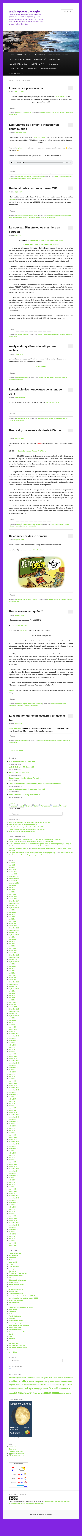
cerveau (38, 1377)
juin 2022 (12, 968)
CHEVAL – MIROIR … (24, 55)
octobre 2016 (13, 1119)
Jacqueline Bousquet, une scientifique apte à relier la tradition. (30, 822)
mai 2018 (12, 1076)
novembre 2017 (14, 1090)
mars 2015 (12, 1162)
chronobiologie (58, 176)
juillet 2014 (12, 1180)
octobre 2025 (13, 881)
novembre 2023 (14, 930)
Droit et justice (14, 1266)
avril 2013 (12, 1214)
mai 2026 (12, 865)
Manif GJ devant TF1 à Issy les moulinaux (24, 794)
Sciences (12, 1338)
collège (55, 1378)
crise (67, 1378)
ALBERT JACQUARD (16, 73)
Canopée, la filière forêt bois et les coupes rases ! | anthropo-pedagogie (32, 853)
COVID (11, 1264)
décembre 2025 (14, 876)
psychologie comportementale (19, 1323)
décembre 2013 (14, 1196)
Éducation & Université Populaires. (20, 59)
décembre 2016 (14, 1115)
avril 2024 (12, 919)
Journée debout (14, 1291)
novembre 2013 (14, 1198)
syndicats (12, 379)
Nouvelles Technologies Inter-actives (21, 1307)
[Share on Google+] (31, 108)
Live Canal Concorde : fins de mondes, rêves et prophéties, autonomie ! (35, 783)
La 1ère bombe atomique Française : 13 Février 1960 (26, 827)
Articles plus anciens (16, 750)
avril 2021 (12, 1000)
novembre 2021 (14, 984)
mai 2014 (12, 1184)
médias (43, 1385)
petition (11, 1389)
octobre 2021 (13, 986)
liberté (31, 1384)
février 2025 (13, 896)
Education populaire (15, 1278)
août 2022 (12, 964)
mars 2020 (12, 1027)
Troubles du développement (18, 1348)
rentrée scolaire (54, 418)
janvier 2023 (13, 953)
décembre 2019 (14, 1034)
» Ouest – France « (38, 550)
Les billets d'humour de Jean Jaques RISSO (23, 1298)
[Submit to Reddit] (40, 108)
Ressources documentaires (24, 215)
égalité (61, 1393)
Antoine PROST (15, 728)
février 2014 (13, 1191)
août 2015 (12, 1151)
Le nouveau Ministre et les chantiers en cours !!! (41, 244)
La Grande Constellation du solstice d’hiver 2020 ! (27, 789)
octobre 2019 (13, 1038)
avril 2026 (12, 867)
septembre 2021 (14, 989)
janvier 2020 (13, 1031)
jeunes (18, 1385)
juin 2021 (12, 995)
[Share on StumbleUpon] (44, 108)
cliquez (12, 690)
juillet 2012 (12, 1234)
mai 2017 (12, 1103)
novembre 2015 (14, 1144)
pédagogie (38, 1388)
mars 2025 (12, 894)
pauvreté (69, 1385)
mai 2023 (12, 944)
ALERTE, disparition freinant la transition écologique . (27, 829)
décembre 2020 (14, 1009)
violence (11, 1393)
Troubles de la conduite (17, 1345)
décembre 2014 (14, 1169)
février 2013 (13, 1218)
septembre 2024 (14, 908)
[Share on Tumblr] (35, 108)
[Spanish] (63, 805)
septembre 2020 (14, 1016)
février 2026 (13, 872)
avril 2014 (12, 1187)
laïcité (27, 1384)
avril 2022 (12, 973)
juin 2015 (12, 1155)
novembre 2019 (14, 1036)
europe (64, 1381)
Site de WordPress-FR (16, 1456)
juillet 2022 (12, 966)
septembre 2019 (14, 1040)
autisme (23, 1377)
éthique (68, 1393)
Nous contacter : (54, 64)
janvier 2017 (13, 1112)
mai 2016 (12, 1130)
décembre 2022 (14, 955)
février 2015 (13, 1164)
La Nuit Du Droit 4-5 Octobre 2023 (21, 767)
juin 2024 (12, 914)
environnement (14, 1282)
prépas (52, 378)
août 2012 (12, 1232)
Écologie (12, 1269)
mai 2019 (12, 1049)
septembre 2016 (14, 1121)
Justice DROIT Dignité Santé (18, 64)
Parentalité (12, 1312)
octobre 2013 (13, 1200)
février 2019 (13, 1056)
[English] (13, 805)
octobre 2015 (13, 1146)
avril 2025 (12, 892)
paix (54, 1384)
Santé (35, 215)
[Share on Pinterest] (26, 595)
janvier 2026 (13, 874)
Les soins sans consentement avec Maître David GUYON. (31, 846)
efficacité (25, 217)
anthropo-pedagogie (24, 11)
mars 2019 (12, 1054)
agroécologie (13, 1255)
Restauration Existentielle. (49, 69)
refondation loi (55, 599)
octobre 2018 (13, 1065)
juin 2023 (12, 941)
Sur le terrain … (14, 1343)
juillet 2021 (12, 993)
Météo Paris (18, 1464)
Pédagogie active (32, 69)
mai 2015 (12, 1157)
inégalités (12, 1385)
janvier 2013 (13, 1220)
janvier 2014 (13, 1193)
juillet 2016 (12, 1126)
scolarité (23, 178)
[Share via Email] (49, 108)
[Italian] (35, 805)
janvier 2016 (13, 1139)
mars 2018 (12, 1081)
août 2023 (12, 937)
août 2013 (12, 1205)
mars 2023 (12, 948)
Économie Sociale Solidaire (18, 1273)
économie (38, 1393)
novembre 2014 (14, 1171)
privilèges (58, 378)
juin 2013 (12, 1209)
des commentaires (16, 1453)
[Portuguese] (44, 805)
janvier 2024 (13, 926)
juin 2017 (12, 1101)
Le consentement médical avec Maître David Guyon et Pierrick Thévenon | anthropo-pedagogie (40, 844)
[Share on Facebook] (17, 108)
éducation (51, 1392)
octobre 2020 (13, 1013)
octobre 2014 (13, 1173)
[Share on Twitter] (22, 108)
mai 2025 (12, 890)
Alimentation (13, 1258)
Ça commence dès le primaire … (30, 536)
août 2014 (12, 1178)
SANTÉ (11, 1336)
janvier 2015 (13, 1166)
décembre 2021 (14, 982)
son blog (22, 630)
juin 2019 (12, 1047)
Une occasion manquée (19, 625)
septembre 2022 (14, 962)
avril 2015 (12, 1160)
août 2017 (12, 1097)
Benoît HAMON (42, 334)
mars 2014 (12, 1189)
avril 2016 (12, 1133)
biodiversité (13, 1262)
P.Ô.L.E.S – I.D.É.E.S (16, 69)
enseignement (39, 1382)
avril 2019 (12, 1052)
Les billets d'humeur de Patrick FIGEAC (22, 1296)
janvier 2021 (13, 1007)
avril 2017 (12, 1106)
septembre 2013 (14, 1202)
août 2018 (12, 1070)
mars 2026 (12, 869)
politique (28, 1388)
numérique (50, 1384)
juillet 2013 (12, 1207)
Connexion (12, 1449)
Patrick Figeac (61, 1385)
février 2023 (13, 950)
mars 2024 (12, 921)
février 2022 (13, 977)
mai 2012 (12, 1238)
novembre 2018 (14, 1063)
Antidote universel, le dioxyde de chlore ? (23, 825)
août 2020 (12, 1018)
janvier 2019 (13, 1058)
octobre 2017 (13, 1092)
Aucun (15, 764)
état (65, 1393)
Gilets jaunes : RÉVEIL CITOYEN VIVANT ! (48, 59)
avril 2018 (12, 1079)
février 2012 (13, 1245)
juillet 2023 (12, 939)
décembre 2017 (14, 1088)
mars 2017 (12, 1108)
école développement (15, 217)
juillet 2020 (12, 1020)
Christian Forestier (43, 378)
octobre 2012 (13, 1227)
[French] (20, 805)
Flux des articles (16, 1451)
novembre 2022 (14, 957)
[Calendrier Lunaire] (20, 1439)
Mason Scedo (13, 839)
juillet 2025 (12, 885)
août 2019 (12, 1043)
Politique (12, 1318)
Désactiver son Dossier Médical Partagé (25, 778)
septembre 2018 (14, 1067)
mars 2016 (12, 1135)
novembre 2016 (14, 1117)
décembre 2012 (14, 1223)
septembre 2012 (14, 1229)
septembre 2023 (14, 935)
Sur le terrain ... (34, 599)
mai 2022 (12, 971)
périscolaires (60, 96)
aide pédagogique (43, 418)
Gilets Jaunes (13, 1287)
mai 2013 (12, 1211)
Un (14, 792)
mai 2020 (12, 1022)
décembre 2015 (14, 1142)
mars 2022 (12, 975)
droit (10, 1382)
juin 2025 (12, 887)
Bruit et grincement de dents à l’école (32, 451)
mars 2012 (12, 1243)
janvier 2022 (13, 980)
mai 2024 (12, 917)
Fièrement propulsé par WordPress (41, 1514)
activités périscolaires (47, 113)
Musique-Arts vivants (16, 1300)
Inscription (12, 1447)
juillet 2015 (12, 1153)
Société (11, 1341)
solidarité (62, 1388)
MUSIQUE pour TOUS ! (38, 64)
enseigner (47, 1382)
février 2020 (13, 1029)
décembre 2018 (14, 1061)
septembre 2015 (14, 1148)
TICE (66, 418)
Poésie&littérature (15, 1316)
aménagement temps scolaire (47, 740)
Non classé (12, 1305)
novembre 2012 (14, 1225)
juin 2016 (12, 1128)
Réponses (19, 379)
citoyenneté (46, 1377)
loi (35, 1384)
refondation (54, 334)
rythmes (20, 148)
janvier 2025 (13, 899)
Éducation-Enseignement (23, 113)
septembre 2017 (14, 1094)
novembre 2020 (14, 1011)
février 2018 (13, 1083)
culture (71, 1377)
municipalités (59, 524)
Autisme (11, 1260)
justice (23, 1385)
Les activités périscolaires (26, 88)
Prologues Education (22, 334)
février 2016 (13, 1137)
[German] (28, 805)
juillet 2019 (12, 1045)
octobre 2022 (13, 959)
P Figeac (66, 524)
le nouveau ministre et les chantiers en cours (46, 240)
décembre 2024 (14, 901)
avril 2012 (12, 1241)
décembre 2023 (14, 928)
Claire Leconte (67, 176)
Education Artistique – (16, 1276)
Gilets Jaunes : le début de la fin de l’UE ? (41, 841)
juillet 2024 (12, 912)
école (49, 334)
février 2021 (13, 1004)
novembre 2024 (14, 903)
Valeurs (11, 1350)
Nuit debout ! (13, 1309)
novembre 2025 (14, 878)
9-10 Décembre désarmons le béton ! (22, 761)
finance (69, 1381)
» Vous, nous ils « (52, 402)
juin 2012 (12, 1236)
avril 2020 (12, 1025)
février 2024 (13, 923)
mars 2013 (12, 1216)
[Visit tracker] (10, 1369)
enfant (31, 217)
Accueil (12, 55)
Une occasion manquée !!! (26, 611)
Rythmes (62, 113)
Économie (12, 1271)
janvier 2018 (13, 1085)
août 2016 (12, 1124)
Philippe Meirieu (18, 1388)
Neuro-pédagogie (14, 1302)
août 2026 (12, 863)
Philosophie (13, 1314)
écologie (27, 1393)
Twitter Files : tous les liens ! (19, 772)
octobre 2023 (13, 932)
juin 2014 (12, 1182)
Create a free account (16, 841)
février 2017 (13, 1110)
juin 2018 (12, 1074)
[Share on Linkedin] (26, 108)
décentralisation (56, 704)
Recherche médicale (15, 1330)
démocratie (19, 1381)
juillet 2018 (12, 1072)
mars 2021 (12, 1002)
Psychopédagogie (15, 1327)
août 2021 (12, 991)
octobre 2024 (13, 905)
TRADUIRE (12, 803)
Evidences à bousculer (16, 1284)
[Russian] (54, 805)
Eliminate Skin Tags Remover (19, 848)
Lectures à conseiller (38, 176)
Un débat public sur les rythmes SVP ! (34, 188)
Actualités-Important (22, 418)
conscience (61, 1378)
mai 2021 (12, 998)
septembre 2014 (14, 1175)
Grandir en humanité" (16, 1289)
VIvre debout (13, 1352)
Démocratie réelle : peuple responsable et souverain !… (52, 55)
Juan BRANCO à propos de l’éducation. (22, 831)
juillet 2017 (12, 1099)
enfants (57, 113)
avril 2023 (12, 946)
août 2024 (12, 910)
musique (38, 1384)
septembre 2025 (14, 883)
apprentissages (51, 215)
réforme (11, 526)
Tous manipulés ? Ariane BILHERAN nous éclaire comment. (41, 839)
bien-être (59, 215)
